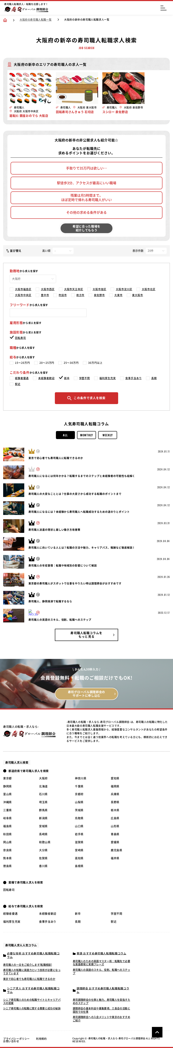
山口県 (79, 826)
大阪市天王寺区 (73, 289)
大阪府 (43, 778)
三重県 (7, 810)
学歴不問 (84, 378)
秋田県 (7, 834)
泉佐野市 (99, 295)
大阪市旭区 (99, 289)
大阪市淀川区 (124, 289)
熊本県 (7, 858)
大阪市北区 (148, 289)
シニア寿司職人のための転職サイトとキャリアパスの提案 (32, 1001)
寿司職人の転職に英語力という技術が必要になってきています (32, 972)
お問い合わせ (11, 1041)
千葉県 (79, 786)
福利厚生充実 (107, 378)
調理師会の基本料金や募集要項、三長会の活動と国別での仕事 (101, 1010)
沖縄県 (7, 802)
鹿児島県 (116, 850)
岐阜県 (7, 818)
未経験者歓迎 (46, 378)
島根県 (79, 866)
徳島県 (7, 866)
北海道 (43, 786)
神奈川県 (80, 778)
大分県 (43, 850)
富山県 (7, 794)
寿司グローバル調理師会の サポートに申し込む (86, 694)
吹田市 (63, 295)
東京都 (7, 778)
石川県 (43, 794)
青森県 (115, 834)
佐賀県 (43, 858)
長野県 (115, 802)
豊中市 (45, 295)
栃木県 (115, 810)
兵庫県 (115, 794)
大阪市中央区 (23, 295)
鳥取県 (79, 818)
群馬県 (43, 810)
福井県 (115, 858)
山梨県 (79, 802)
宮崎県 (79, 850)
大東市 (118, 295)
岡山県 (7, 842)
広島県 (115, 818)
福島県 (7, 826)
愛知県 (115, 778)
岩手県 (79, 834)
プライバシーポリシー (16, 1038)
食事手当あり (133, 378)
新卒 (67, 378)
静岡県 (7, 786)
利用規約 (41, 1038)
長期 (154, 378)
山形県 (115, 826)
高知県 (79, 858)
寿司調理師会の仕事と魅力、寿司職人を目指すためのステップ (101, 1001)
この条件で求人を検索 (89, 397)
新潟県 (43, 818)
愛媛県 (115, 842)
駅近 (17, 384)
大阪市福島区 (23, 289)
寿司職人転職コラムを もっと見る (86, 634)
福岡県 (115, 786)
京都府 (79, 794)
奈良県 (7, 850)
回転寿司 (20, 338)
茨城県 (79, 810)
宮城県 (43, 826)
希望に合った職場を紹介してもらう (86, 228)
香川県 (43, 866)
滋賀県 (79, 842)
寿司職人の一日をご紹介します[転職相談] (27, 964)
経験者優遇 (22, 378)
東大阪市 (137, 295)
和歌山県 (45, 842)
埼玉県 (43, 802)
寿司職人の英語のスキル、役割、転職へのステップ (101, 971)
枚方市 (80, 295)
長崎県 (43, 834)
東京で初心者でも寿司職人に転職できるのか (29, 979)
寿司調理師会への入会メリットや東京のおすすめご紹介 (101, 1019)
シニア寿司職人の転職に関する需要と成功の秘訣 (32, 1008)
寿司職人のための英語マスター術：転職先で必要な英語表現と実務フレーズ (101, 963)
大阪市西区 (48, 289)
